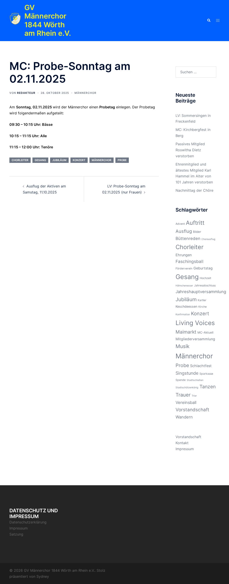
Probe (122, 160)
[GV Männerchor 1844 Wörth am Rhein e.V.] (15, 20)
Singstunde (187, 373)
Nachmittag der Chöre (194, 190)
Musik (182, 346)
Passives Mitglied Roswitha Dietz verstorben (190, 150)
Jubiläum (59, 160)
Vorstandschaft (192, 409)
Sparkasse (206, 373)
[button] (208, 20)
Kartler (202, 300)
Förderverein (184, 268)
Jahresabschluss (205, 285)
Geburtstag (203, 268)
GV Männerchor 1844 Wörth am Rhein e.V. (47, 20)
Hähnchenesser (184, 285)
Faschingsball (190, 261)
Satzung (16, 534)
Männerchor (85, 93)
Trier (194, 395)
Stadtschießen (195, 380)
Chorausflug (208, 239)
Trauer (183, 395)
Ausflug (184, 231)
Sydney (42, 576)
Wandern (184, 416)
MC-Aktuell (205, 332)
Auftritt (195, 222)
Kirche (202, 306)
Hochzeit (205, 278)
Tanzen (207, 386)
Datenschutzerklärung (28, 522)
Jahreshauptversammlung (201, 291)
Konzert (79, 160)
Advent (180, 223)
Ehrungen (184, 255)
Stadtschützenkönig (187, 387)
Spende (181, 380)
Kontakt (182, 443)
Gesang (40, 160)
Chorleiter (20, 160)
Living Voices (195, 323)
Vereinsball (186, 402)
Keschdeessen (186, 306)
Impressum (185, 449)
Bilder (197, 231)
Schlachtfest (201, 365)
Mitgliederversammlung (195, 339)
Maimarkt (186, 332)
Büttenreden (188, 238)
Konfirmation (183, 314)
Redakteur (26, 93)
